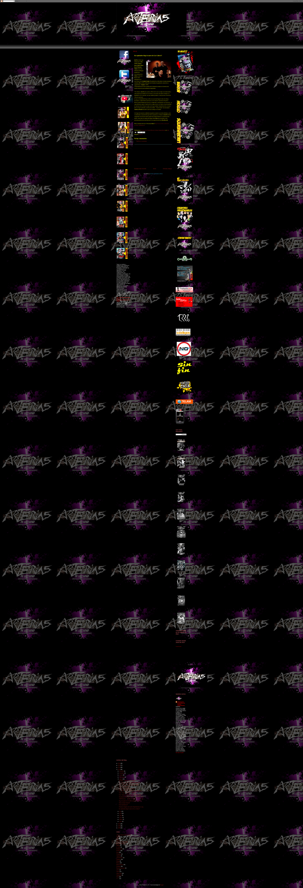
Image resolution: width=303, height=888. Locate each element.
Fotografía (118, 854)
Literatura (118, 859)
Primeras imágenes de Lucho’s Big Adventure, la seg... (131, 806)
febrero (121, 819)
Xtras (117, 876)
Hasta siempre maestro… (125, 786)
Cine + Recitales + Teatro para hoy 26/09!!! (129, 784)
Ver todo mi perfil (179, 752)
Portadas (118, 866)
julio (120, 811)
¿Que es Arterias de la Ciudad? (123, 835)
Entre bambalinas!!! (123, 804)
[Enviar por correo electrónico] (138, 132)
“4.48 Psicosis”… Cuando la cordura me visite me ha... (131, 798)
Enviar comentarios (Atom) (156, 173)
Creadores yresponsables (122, 842)
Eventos (118, 850)
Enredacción (119, 848)
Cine (117, 838)
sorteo (117, 869)
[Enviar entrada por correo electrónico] (135, 132)
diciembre (121, 771)
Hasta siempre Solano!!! (124, 802)
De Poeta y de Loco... (121, 843)
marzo (120, 817)
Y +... (117, 878)
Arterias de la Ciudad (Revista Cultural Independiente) (181, 703)
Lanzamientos (119, 857)
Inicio (154, 168)
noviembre (121, 773)
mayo (120, 815)
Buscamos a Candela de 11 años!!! (127, 788)
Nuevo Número (119, 864)
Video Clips (119, 873)
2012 (119, 767)
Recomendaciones (120, 868)
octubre (121, 775)
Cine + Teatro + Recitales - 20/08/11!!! (127, 792)
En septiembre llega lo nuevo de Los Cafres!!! (129, 808)
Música (141, 134)
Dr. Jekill (118, 847)
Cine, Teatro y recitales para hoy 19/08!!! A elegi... (130, 794)
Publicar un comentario (141, 141)
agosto (121, 779)
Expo (117, 852)
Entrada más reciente (140, 168)
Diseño (118, 845)
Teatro (117, 871)
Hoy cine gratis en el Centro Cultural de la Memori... (131, 800)
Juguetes (118, 855)
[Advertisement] (153, 155)
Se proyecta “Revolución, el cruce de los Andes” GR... (131, 796)
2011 (119, 769)
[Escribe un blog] (140, 132)
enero (120, 821)
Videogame (119, 875)
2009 (119, 825)
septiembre (122, 777)
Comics (118, 840)
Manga (117, 861)
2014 (119, 763)
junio (120, 813)
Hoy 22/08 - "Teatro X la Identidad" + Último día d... (131, 790)
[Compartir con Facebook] (143, 132)
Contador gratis (178, 646)
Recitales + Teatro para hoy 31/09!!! (127, 780)
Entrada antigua (167, 168)
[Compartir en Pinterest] (144, 132)
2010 (119, 823)
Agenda (118, 836)
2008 (119, 827)
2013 (119, 765)
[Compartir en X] (141, 132)
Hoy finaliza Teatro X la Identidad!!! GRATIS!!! (129, 782)
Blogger (161, 884)
